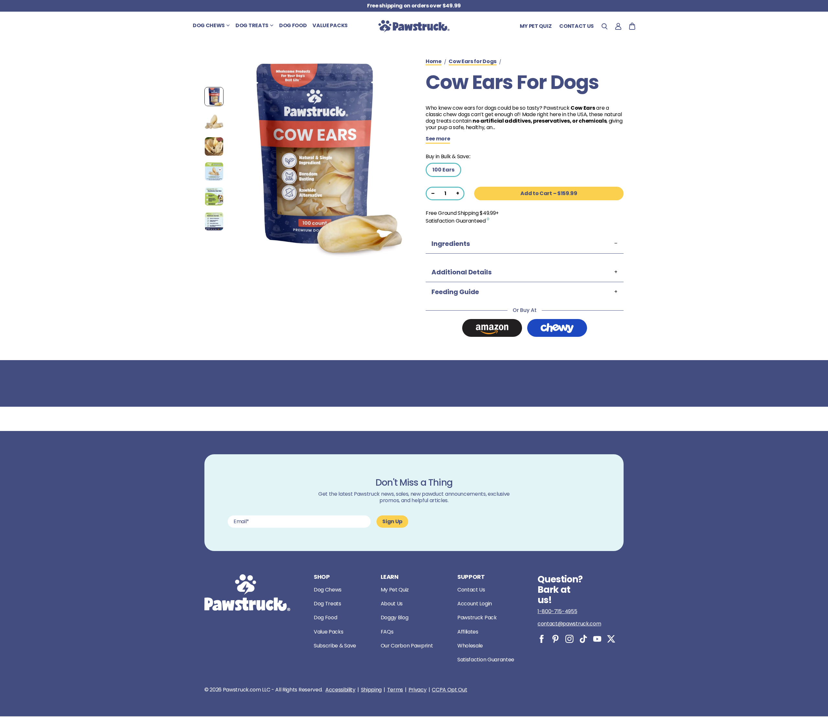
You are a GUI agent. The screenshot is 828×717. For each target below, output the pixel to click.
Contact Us (471, 589)
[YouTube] (597, 639)
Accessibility (340, 690)
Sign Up (392, 521)
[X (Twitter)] (611, 639)
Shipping (371, 690)
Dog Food (325, 617)
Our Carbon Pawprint (407, 645)
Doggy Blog (395, 617)
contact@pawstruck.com (569, 623)
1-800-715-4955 (557, 611)
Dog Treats (327, 603)
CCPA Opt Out (449, 690)
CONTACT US (576, 26)
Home (433, 62)
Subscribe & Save (335, 645)
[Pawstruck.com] (414, 26)
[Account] (618, 26)
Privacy (418, 690)
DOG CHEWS (209, 25)
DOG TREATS (251, 25)
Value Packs (328, 631)
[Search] (604, 26)
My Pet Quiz (535, 26)
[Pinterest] (555, 639)
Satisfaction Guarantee (485, 659)
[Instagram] (569, 639)
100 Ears (443, 169)
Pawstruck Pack (477, 617)
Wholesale (470, 645)
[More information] (488, 219)
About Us (392, 603)
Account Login (474, 603)
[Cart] (632, 26)
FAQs (387, 631)
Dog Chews (328, 589)
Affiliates (467, 631)
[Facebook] (542, 639)
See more (438, 139)
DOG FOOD (293, 25)
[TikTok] (583, 639)
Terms (395, 690)
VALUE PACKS (329, 25)
